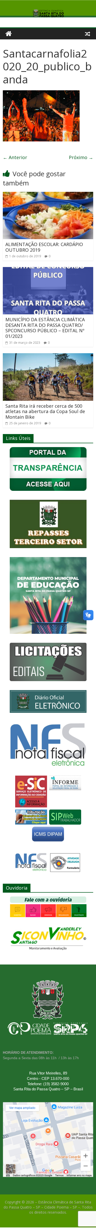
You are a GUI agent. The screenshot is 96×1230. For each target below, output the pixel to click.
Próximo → (81, 157)
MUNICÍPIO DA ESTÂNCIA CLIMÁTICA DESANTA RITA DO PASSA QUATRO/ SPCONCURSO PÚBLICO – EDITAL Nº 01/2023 (45, 327)
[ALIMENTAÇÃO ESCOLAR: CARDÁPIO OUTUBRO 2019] (48, 195)
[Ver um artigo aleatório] (87, 33)
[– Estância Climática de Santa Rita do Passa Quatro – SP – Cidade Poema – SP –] (8, 33)
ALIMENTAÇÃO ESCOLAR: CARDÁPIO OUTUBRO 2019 (44, 247)
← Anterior (15, 157)
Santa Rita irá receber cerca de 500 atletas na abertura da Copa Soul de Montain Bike (45, 411)
